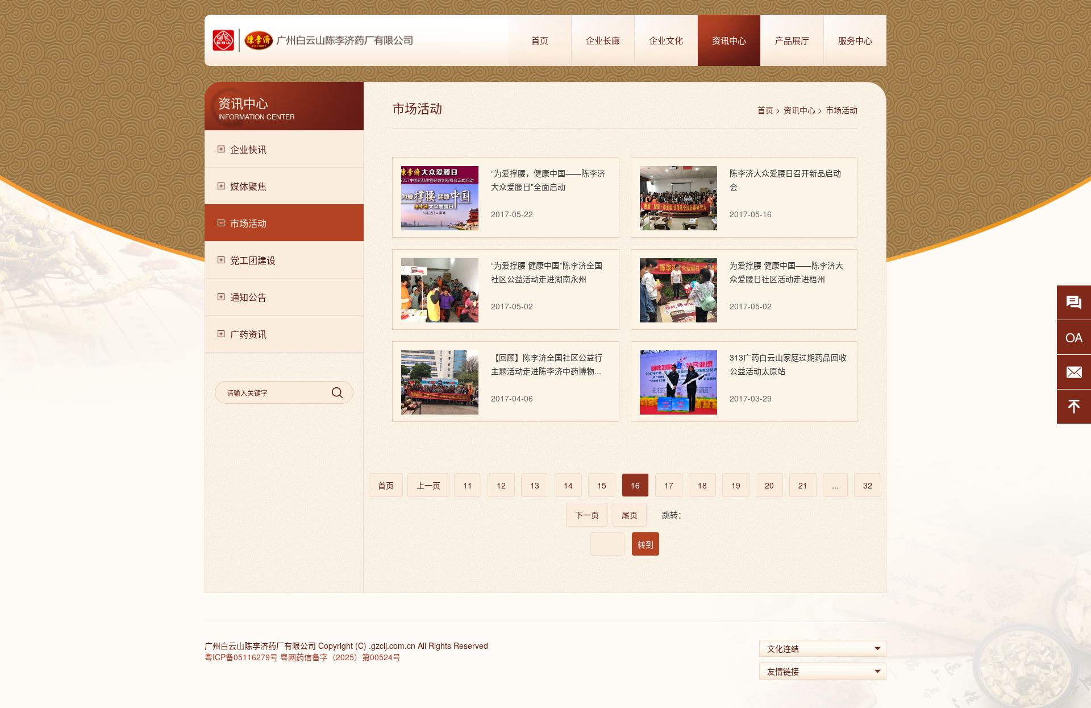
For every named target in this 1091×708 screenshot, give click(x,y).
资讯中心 (729, 40)
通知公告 (248, 297)
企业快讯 (248, 149)
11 (467, 485)
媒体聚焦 (248, 186)
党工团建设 (253, 260)
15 (601, 485)
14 (568, 485)
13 (534, 485)
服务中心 (855, 40)
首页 (539, 40)
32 (867, 485)
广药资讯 (248, 334)
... (835, 485)
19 (735, 485)
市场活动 (248, 223)
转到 (645, 544)
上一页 (428, 485)
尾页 (630, 514)
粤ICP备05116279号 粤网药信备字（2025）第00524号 (303, 657)
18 (702, 485)
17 (668, 485)
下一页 (587, 514)
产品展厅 (792, 40)
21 (802, 485)
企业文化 (666, 40)
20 (769, 485)
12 (501, 485)
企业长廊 (603, 40)
